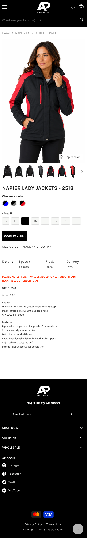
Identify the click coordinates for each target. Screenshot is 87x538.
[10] (15, 226)
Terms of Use (54, 524)
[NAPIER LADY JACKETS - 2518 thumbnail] (7, 171)
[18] (55, 226)
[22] (77, 226)
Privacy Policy (33, 524)
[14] (35, 226)
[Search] (81, 20)
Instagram (15, 465)
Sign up (70, 414)
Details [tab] (7, 262)
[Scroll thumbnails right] (81, 172)
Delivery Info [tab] (72, 264)
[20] (66, 226)
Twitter (13, 482)
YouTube (14, 490)
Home (6, 33)
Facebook (14, 473)
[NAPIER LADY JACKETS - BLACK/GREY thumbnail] (18, 171)
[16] (45, 226)
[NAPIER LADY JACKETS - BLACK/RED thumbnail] (50, 171)
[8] (6, 226)
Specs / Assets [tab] (24, 264)
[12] (25, 226)
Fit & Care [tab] (50, 264)
